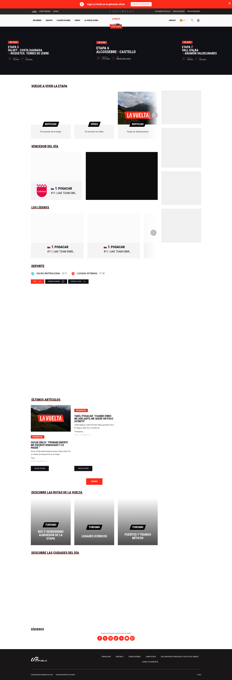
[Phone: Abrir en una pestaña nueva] (127, 11)
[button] (183, 20)
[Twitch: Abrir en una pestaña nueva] (125, 11)
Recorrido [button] (37, 20)
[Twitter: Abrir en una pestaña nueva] (112, 11)
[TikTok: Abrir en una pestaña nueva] (117, 11)
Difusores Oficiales (162, 11)
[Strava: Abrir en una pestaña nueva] (120, 11)
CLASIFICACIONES (63, 20)
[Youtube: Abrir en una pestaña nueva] (122, 11)
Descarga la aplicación (141, 4)
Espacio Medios (179, 11)
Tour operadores (193, 11)
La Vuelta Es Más (91, 20)
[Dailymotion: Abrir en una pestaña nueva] (130, 11)
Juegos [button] (55, 11)
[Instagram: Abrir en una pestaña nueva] (115, 11)
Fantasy (172, 20)
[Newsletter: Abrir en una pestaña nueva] (132, 11)
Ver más (94, 481)
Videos (77, 20)
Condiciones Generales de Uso (42, 675)
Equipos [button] (49, 20)
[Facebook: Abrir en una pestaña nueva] (110, 11)
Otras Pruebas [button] (45, 11)
